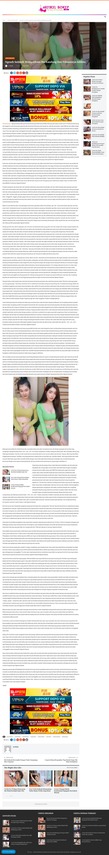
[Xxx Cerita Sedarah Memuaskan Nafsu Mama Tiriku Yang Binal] (6, 479)
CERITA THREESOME (10, 58)
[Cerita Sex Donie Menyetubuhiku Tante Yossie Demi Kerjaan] (87, 152)
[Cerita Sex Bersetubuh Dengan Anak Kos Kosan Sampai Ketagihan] (87, 113)
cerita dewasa (25, 736)
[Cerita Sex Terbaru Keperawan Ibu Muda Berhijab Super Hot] (6, 472)
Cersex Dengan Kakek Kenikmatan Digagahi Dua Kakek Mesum (20, 486)
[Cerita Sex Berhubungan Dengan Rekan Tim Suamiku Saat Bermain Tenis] (87, 144)
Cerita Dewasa (6, 123)
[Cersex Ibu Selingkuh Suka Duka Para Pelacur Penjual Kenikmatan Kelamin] (6, 844)
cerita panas (33, 736)
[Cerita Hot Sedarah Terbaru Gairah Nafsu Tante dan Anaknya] (77, 834)
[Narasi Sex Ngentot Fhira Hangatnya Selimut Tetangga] (41, 820)
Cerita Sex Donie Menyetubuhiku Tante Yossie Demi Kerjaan (98, 152)
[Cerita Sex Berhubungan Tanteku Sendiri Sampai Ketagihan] (87, 89)
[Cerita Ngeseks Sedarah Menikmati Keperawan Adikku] (41, 842)
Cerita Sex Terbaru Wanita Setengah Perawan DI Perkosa (97, 81)
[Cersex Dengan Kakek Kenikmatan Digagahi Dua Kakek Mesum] (6, 486)
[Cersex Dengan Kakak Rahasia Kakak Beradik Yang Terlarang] (6, 822)
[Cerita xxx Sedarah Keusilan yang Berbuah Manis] (77, 827)
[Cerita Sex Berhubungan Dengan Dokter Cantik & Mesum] (41, 834)
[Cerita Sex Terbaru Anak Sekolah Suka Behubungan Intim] (6, 830)
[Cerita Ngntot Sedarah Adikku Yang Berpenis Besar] (77, 842)
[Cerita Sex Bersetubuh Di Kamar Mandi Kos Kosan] (87, 129)
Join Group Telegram (8, 851)
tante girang (65, 736)
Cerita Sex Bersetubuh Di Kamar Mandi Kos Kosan (98, 129)
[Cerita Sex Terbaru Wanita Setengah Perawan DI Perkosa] (87, 81)
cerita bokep (17, 736)
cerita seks (48, 736)
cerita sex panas (56, 736)
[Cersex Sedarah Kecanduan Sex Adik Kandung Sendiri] (6, 837)
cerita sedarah (41, 736)
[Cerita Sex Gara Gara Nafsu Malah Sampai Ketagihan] (87, 122)
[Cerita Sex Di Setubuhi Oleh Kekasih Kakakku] (87, 136)
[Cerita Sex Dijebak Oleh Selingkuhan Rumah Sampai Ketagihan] (87, 97)
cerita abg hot (10, 736)
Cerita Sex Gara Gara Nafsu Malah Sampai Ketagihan (98, 121)
